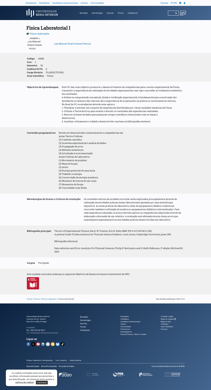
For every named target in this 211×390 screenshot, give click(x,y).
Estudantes (31, 3)
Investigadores (126, 332)
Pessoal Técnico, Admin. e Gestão (133, 334)
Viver (121, 13)
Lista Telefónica (167, 326)
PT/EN (174, 3)
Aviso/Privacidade (49, 366)
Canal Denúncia (75, 360)
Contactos (30, 327)
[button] (180, 3)
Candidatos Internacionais (65, 3)
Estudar (84, 13)
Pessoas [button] (164, 3)
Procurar (164, 329)
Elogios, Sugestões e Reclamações (39, 360)
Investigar (97, 13)
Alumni (84, 3)
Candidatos (44, 3)
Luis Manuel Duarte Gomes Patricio (72, 43)
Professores (125, 329)
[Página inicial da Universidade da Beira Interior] (43, 13)
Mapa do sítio (166, 321)
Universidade (97, 3)
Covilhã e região (167, 316)
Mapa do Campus (168, 319)
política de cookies (24, 382)
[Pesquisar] (176, 13)
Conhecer (133, 13)
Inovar (110, 13)
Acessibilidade (32, 366)
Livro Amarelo (61, 360)
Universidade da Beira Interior (38, 316)
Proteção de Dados (66, 366)
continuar (42, 382)
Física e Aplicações (39, 33)
